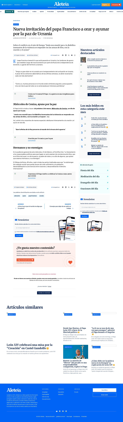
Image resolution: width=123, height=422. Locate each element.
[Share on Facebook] (62, 55)
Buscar (26, 5)
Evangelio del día (89, 182)
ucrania (41, 196)
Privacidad (84, 416)
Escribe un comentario (44, 293)
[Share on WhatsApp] (74, 55)
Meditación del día (89, 176)
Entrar (49, 286)
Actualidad (92, 11)
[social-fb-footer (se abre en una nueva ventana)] (60, 411)
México (111, 11)
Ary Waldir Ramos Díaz (35, 38)
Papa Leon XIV (102, 11)
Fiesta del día (87, 170)
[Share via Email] (71, 55)
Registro (104, 5)
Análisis (34, 11)
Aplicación (60, 394)
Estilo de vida (82, 11)
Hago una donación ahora (24, 260)
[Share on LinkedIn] (65, 55)
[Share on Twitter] (68, 55)
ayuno (24, 196)
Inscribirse (19, 235)
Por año (76, 392)
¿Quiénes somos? (60, 416)
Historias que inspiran (23, 11)
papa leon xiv (11, 314)
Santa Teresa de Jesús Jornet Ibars (67, 7)
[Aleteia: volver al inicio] (61, 3)
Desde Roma (16, 20)
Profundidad (50, 11)
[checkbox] (15, 231)
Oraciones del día (89, 188)
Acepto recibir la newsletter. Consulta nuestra (35, 231)
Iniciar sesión (97, 5)
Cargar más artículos (94, 94)
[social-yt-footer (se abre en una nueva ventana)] (56, 411)
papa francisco (33, 196)
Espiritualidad (60, 11)
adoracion (17, 196)
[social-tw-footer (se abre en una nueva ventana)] (63, 411)
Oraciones (8, 11)
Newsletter (61, 392)
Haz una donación (50, 416)
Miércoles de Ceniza (59, 109)
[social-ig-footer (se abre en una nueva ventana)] (66, 411)
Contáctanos (76, 416)
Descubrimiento (72, 11)
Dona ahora (115, 5)
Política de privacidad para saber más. (45, 231)
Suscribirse (105, 390)
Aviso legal (69, 416)
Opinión (42, 11)
